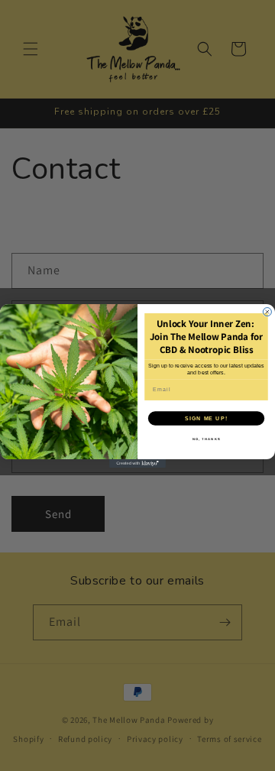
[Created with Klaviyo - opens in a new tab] (137, 463)
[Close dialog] (267, 311)
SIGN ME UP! (206, 418)
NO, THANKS (206, 439)
